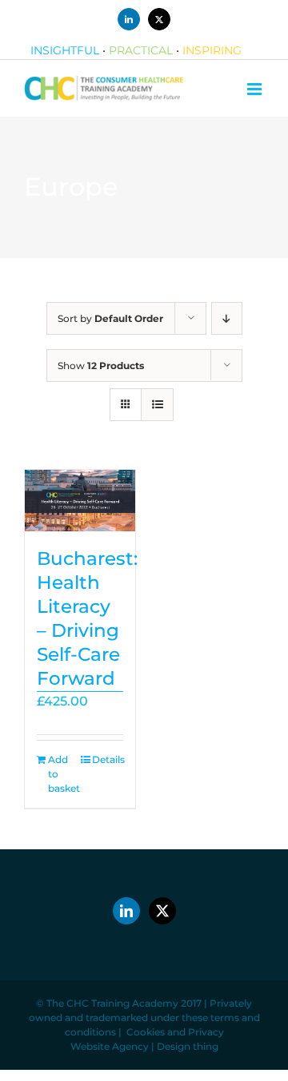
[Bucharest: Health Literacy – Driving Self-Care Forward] (80, 501)
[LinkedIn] (126, 910)
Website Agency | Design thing (144, 1046)
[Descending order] (226, 318)
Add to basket (63, 773)
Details (107, 759)
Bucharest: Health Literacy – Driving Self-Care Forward (87, 618)
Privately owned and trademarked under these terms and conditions (144, 1017)
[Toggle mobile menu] (255, 89)
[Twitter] (162, 910)
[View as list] (157, 404)
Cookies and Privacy (175, 1032)
